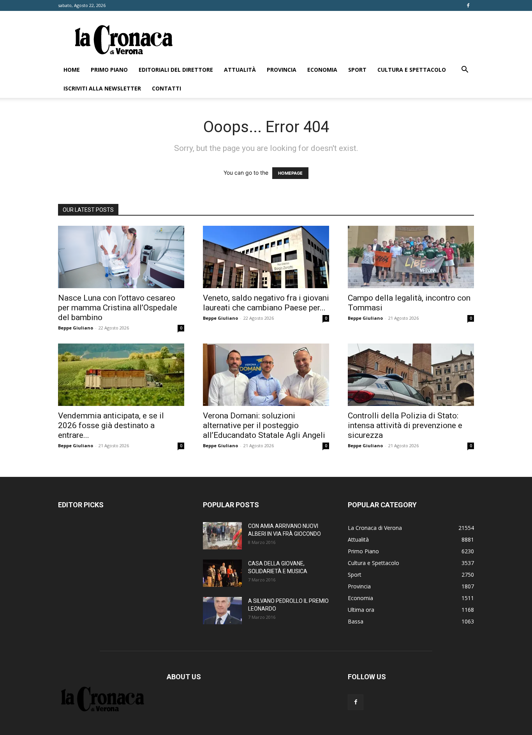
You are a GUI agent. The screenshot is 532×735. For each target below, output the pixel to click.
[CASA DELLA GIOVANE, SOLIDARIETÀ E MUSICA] (222, 573)
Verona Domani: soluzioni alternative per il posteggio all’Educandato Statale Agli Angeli (264, 425)
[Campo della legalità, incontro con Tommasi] (411, 257)
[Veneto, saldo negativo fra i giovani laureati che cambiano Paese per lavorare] (266, 257)
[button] (464, 70)
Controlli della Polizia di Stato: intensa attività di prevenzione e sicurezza (405, 425)
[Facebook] (468, 5)
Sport (357, 69)
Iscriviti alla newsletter (102, 88)
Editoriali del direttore (176, 69)
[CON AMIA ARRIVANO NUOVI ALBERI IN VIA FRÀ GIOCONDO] (222, 535)
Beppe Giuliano (75, 328)
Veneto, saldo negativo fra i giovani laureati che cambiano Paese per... (266, 302)
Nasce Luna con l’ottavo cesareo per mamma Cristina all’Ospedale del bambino (117, 307)
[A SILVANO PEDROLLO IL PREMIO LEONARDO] (222, 610)
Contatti (166, 88)
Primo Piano (109, 69)
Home (71, 69)
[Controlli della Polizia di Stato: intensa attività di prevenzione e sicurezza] (411, 375)
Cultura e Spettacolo (411, 69)
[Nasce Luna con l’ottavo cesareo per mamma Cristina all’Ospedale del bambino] (121, 257)
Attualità (240, 69)
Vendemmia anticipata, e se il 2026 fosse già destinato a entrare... (111, 425)
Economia (322, 69)
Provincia (281, 69)
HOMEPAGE (290, 173)
